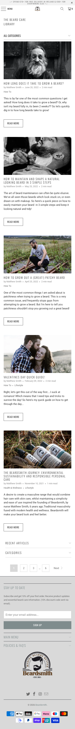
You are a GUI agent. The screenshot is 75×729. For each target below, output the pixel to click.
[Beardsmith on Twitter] (28, 694)
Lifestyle (18, 385)
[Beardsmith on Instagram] (40, 694)
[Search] (62, 8)
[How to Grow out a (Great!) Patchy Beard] (38, 254)
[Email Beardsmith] (46, 694)
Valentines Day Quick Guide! (24, 377)
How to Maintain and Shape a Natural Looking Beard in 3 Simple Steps (32, 181)
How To (7, 91)
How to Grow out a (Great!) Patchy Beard (34, 277)
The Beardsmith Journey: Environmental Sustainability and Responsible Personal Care (35, 476)
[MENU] (1, 8)
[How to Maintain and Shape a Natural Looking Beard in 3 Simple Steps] (38, 156)
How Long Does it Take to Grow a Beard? (34, 83)
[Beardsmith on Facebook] (34, 694)
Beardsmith (41, 705)
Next (57, 568)
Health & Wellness (13, 488)
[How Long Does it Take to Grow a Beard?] (38, 60)
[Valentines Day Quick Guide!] (38, 354)
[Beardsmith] (37, 8)
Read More (13, 123)
